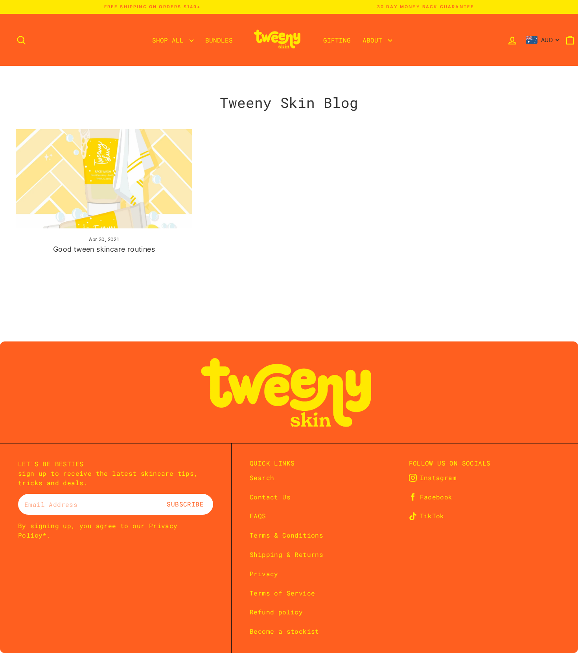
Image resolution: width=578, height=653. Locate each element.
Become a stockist (284, 631)
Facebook (436, 497)
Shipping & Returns (286, 554)
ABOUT (374, 40)
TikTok (432, 516)
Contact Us (270, 497)
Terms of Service (282, 593)
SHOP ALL (170, 40)
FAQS (258, 516)
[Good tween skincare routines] (104, 178)
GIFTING (337, 40)
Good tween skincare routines (104, 249)
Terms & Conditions (286, 535)
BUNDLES (219, 40)
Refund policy (276, 612)
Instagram (438, 478)
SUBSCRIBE (185, 504)
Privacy (264, 574)
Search (262, 477)
